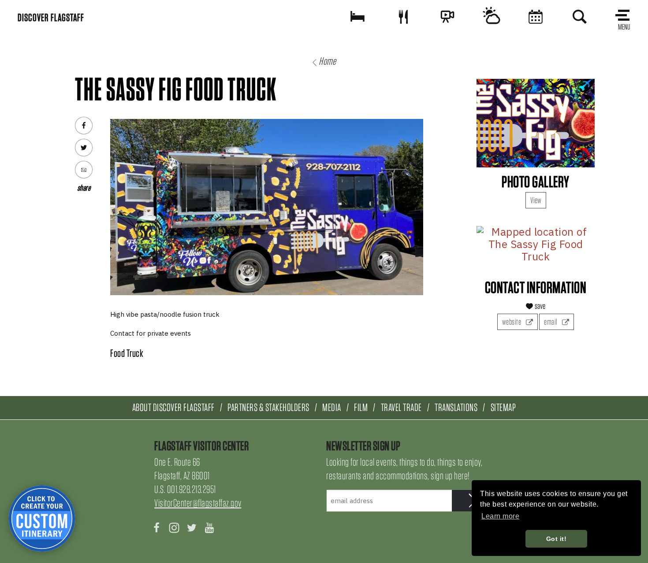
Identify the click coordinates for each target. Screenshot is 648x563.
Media (331, 407)
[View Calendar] (535, 16)
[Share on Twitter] (84, 147)
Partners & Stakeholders (268, 407)
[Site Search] (579, 16)
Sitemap (503, 407)
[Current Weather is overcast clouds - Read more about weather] (491, 16)
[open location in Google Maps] (536, 244)
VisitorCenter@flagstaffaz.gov (198, 502)
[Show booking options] (357, 16)
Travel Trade (401, 407)
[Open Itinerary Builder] (42, 518)
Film (361, 407)
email (551, 322)
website (512, 322)
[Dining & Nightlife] (403, 16)
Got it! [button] (556, 538)
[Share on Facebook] (84, 125)
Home (327, 61)
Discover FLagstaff (51, 17)
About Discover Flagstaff (173, 407)
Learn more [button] (500, 516)
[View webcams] (447, 16)
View (535, 200)
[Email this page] (84, 169)
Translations (456, 407)
